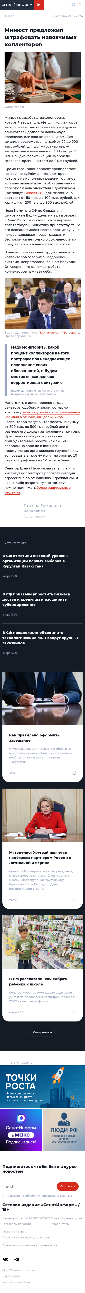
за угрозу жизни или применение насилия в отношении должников (42, 414)
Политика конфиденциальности (26, 1237)
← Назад (8, 16)
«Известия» (34, 193)
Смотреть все (42, 1032)
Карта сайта (11, 1276)
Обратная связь (14, 1231)
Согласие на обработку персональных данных (39, 1195)
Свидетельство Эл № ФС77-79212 (26, 1218)
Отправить (67, 1186)
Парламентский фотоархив (59, 332)
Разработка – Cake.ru (18, 1282)
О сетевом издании (16, 1224)
